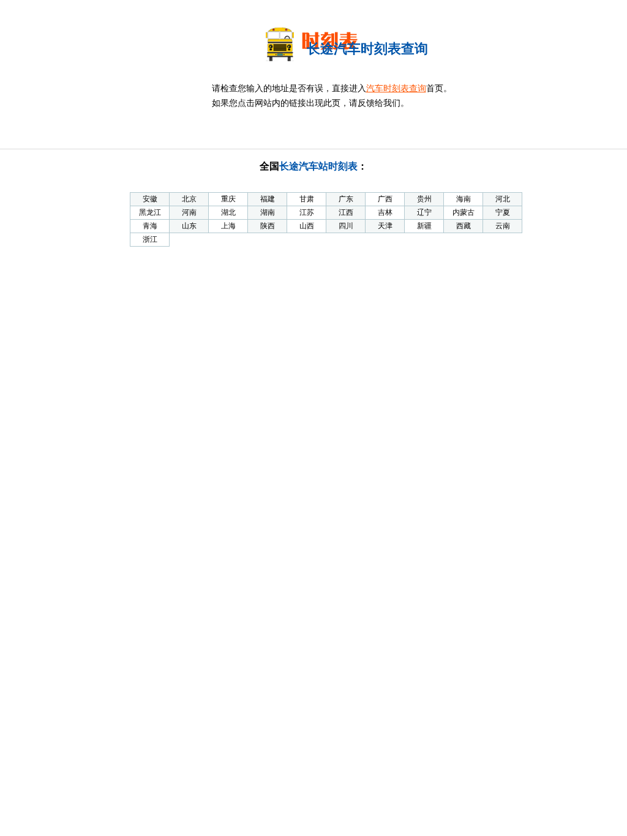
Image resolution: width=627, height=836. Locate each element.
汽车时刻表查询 (396, 88)
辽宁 (424, 212)
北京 (189, 199)
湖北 (228, 212)
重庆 (228, 199)
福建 (267, 199)
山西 (306, 226)
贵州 (424, 199)
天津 (385, 226)
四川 (346, 226)
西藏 (463, 226)
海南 (463, 199)
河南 (189, 212)
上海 (228, 226)
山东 (189, 226)
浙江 (150, 239)
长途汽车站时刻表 (318, 166)
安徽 (150, 199)
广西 (385, 199)
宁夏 (502, 212)
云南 (502, 226)
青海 (150, 226)
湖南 (267, 212)
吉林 (385, 212)
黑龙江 (150, 212)
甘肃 (306, 199)
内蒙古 (463, 212)
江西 (346, 212)
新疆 (424, 226)
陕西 (267, 226)
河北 (502, 199)
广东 (346, 199)
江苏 (306, 212)
